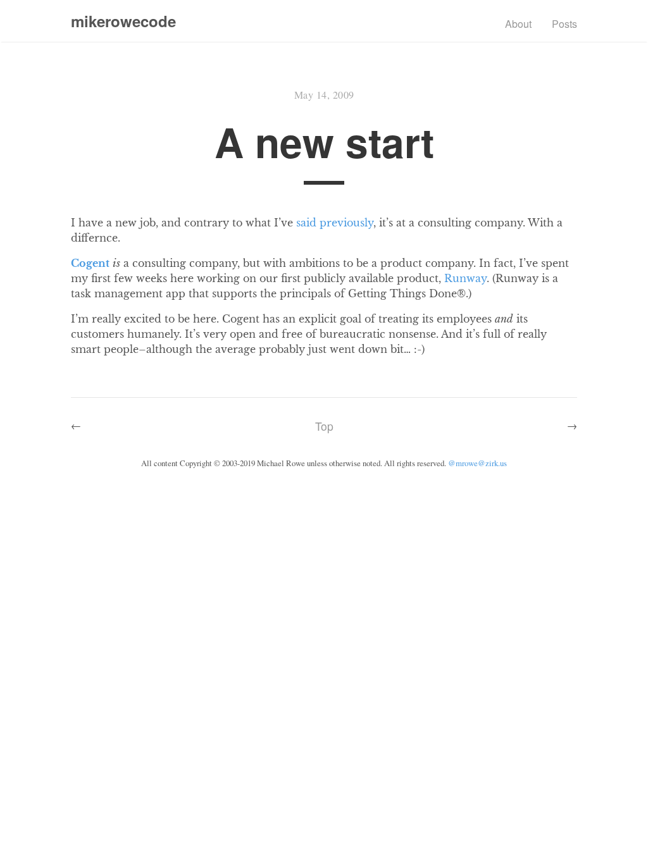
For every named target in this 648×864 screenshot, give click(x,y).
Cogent (90, 263)
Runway (465, 278)
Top (324, 426)
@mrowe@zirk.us (477, 463)
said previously (334, 222)
